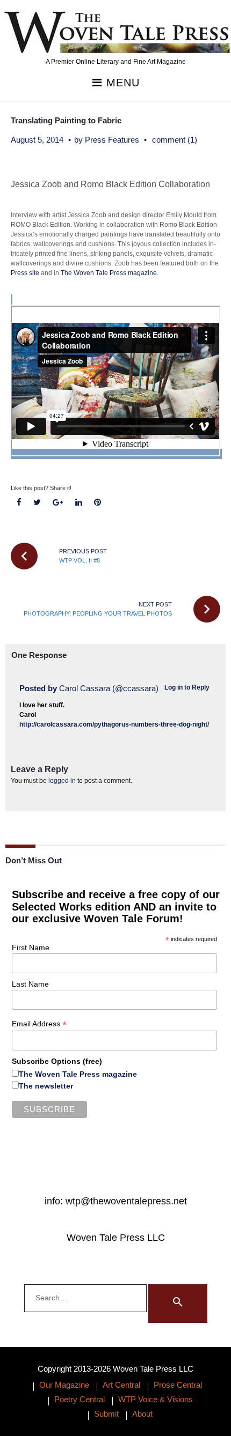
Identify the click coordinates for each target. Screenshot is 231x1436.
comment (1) (174, 139)
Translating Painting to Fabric (66, 120)
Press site (26, 273)
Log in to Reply (187, 687)
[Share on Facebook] (19, 503)
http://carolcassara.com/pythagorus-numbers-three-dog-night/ (114, 724)
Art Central (121, 1384)
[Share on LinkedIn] (78, 503)
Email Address (39, 1024)
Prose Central (178, 1384)
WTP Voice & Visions (155, 1399)
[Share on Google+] (58, 503)
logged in (62, 780)
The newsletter (46, 1086)
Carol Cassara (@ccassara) (108, 688)
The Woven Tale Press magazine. (109, 273)
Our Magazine (64, 1384)
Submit (106, 1413)
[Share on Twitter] (37, 503)
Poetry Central (79, 1399)
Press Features (112, 139)
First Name (30, 947)
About (142, 1413)
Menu (121, 82)
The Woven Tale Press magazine (78, 1074)
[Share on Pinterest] (97, 503)
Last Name (30, 984)
